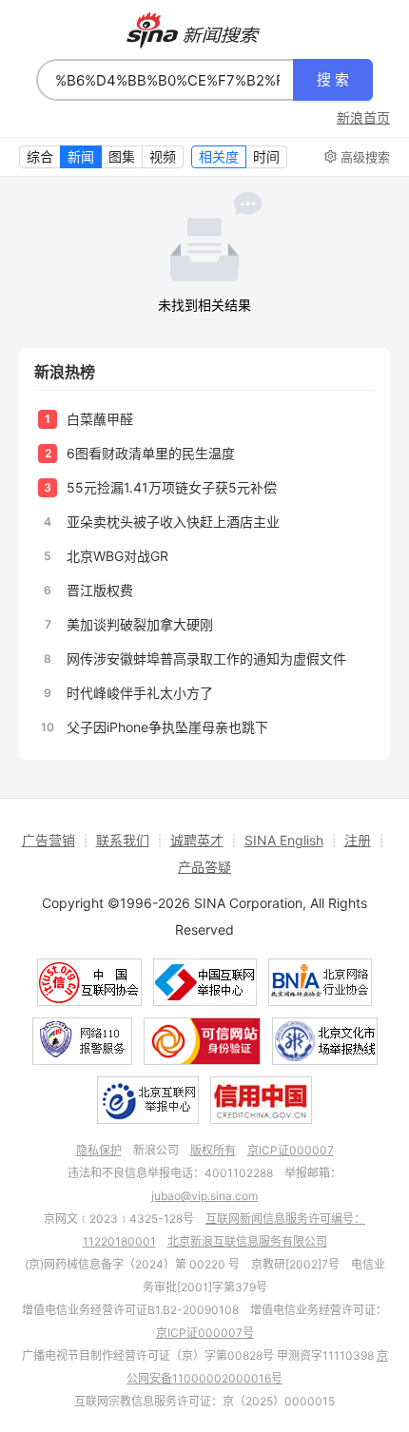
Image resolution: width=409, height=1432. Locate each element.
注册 (357, 840)
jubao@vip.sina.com (204, 1196)
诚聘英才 (197, 840)
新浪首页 (363, 118)
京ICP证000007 (290, 1150)
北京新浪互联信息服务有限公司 (247, 1241)
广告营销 (48, 840)
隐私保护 (99, 1150)
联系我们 (122, 840)
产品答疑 (204, 867)
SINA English (283, 840)
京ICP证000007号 (205, 1333)
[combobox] (165, 80)
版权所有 (213, 1150)
